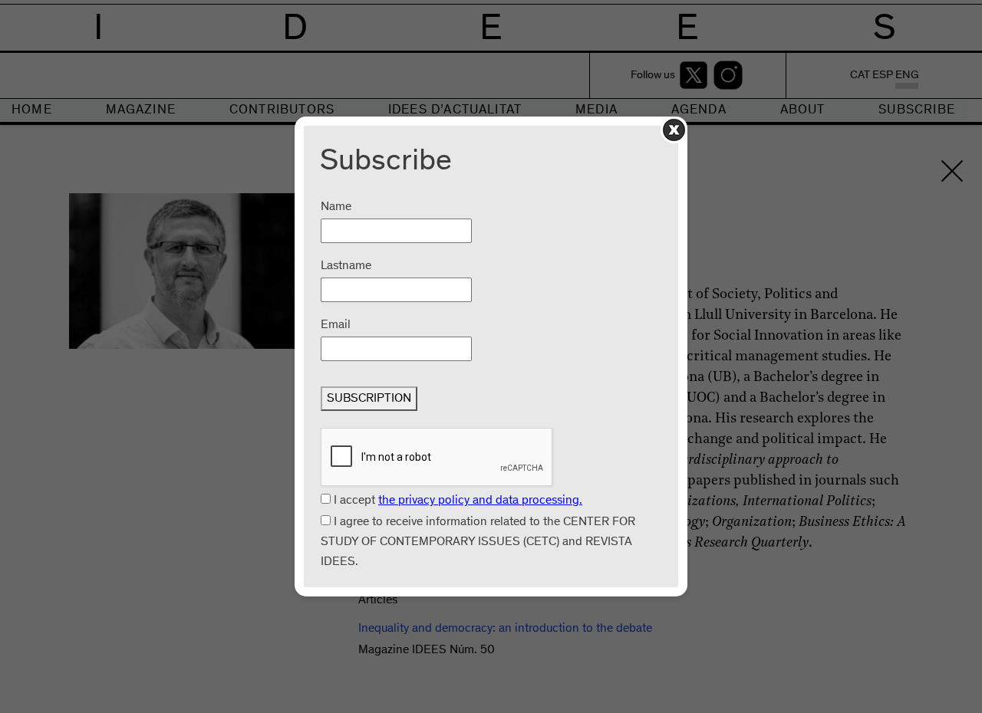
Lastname (346, 266)
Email (336, 325)
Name (336, 207)
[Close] (674, 130)
